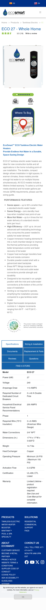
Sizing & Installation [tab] (34, 344)
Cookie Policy (8, 574)
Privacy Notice (9, 559)
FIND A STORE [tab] (23, 365)
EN (39, 3)
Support (29, 527)
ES (14, 3)
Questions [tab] (33, 358)
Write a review (31, 33)
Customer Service (11, 550)
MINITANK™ (7, 530)
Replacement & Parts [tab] (33, 351)
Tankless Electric (11, 521)
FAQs (27, 530)
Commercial (31, 524)
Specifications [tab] (12, 344)
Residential (30, 521)
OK (23, 597)
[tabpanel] (23, 437)
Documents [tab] (12, 351)
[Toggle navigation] (40, 12)
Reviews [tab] (12, 358)
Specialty (6, 536)
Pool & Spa (7, 533)
